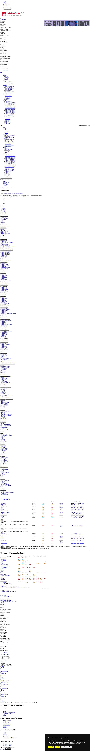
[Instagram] (7, 9)
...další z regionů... (4, 61)
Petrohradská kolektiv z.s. (5, 429)
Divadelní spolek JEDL (5, 253)
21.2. (81, 536)
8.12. (80, 503)
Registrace (9, 583)
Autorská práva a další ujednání (9, 712)
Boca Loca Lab (3, 223)
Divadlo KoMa (3, 292)
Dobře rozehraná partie (5, 512)
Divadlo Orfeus (3, 315)
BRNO (2, 604)
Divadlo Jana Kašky (4, 285)
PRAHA (3, 602)
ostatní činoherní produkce (5, 424)
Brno (4, 199)
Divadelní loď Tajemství (5, 245)
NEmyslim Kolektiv (4, 418)
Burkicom (2, 229)
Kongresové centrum (4, 383)
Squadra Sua (2, 456)
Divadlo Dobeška (3, 277)
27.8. (72, 515)
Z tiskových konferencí (9, 81)
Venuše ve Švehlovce (4, 480)
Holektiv (2, 365)
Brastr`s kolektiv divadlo (5, 225)
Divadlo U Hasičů (4, 334)
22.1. (81, 543)
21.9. (72, 503)
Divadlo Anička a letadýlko (5, 259)
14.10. (75, 503)
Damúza (2, 238)
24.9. (74, 515)
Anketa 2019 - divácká (9, 114)
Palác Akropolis (3, 426)
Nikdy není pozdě (4, 513)
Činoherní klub (3, 232)
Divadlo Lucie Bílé (4, 298)
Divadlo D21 (3, 273)
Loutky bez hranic (4, 403)
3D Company (3, 209)
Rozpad (1, 442)
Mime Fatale (2, 412)
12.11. (78, 504)
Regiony (25, 196)
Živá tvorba (2, 491)
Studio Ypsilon (3, 465)
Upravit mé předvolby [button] (66, 746)
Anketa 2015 (7, 120)
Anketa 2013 (7, 122)
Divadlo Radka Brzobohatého (6, 324)
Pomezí (1, 433)
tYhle (1, 478)
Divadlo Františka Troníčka (5, 280)
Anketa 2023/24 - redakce (10, 104)
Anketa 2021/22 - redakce (10, 109)
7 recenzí (61, 536)
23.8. (73, 505)
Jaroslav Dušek (3, 369)
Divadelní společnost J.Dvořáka (6, 248)
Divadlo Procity (3, 321)
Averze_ (2, 221)
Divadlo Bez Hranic (4, 264)
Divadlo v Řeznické (4, 342)
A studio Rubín (3, 211)
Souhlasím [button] (51, 746)
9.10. (72, 540)
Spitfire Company (3, 449)
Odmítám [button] (57, 746)
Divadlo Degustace (4, 275)
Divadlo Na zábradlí (4, 310)
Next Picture (2, 419)
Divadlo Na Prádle (4, 307)
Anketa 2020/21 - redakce (10, 111)
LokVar (1, 401)
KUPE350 (2, 389)
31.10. (80, 545)
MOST (2, 44)
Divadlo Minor (3, 302)
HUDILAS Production (4, 367)
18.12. (79, 538)
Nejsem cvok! (3, 503)
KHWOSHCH (3, 373)
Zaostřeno (5, 80)
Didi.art (1, 243)
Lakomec (2, 516)
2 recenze (61, 503)
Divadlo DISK (3, 276)
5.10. (74, 517)
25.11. (80, 511)
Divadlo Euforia (3, 279)
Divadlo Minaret (3, 301)
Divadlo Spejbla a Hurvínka (5, 331)
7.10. (77, 512)
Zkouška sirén (3, 493)
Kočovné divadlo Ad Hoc (5, 376)
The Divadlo (2, 474)
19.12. (82, 538)
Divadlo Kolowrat (4, 291)
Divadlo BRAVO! (4, 268)
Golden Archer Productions (5, 360)
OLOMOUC (3, 46)
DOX (1, 351)
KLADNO (3, 36)
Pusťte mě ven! (4, 515)
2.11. (76, 517)
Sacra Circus (2, 444)
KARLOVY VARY (5, 35)
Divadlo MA (2, 299)
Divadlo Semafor (3, 327)
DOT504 (2, 350)
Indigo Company (3, 368)
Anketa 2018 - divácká (9, 116)
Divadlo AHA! (3, 257)
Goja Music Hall (3, 359)
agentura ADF (3, 212)
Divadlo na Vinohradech (5, 309)
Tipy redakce (5, 3)
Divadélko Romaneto (4, 244)
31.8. (72, 535)
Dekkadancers (3, 241)
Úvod (4, 74)
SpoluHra (2, 455)
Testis (1, 473)
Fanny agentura (3, 354)
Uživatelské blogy (8, 96)
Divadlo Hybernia (3, 284)
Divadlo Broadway (4, 269)
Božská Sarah (3, 533)
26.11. (83, 515)
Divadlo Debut (3, 274)
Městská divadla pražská (5, 411)
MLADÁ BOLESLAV (5, 42)
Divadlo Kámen (3, 287)
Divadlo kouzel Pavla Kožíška (6, 293)
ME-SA (2, 408)
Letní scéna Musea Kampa (5, 398)
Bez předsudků (3, 545)
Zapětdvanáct (3, 490)
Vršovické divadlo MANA (5, 485)
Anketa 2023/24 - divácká (10, 105)
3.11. (78, 503)
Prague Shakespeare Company (6, 435)
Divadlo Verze (3, 343)
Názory (4, 93)
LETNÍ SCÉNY (3, 586)
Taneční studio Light (4, 469)
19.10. (75, 504)
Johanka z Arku (4, 543)
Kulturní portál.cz (3, 388)
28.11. (83, 509)
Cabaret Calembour (4, 230)
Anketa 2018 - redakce (9, 115)
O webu (4, 715)
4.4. (83, 536)
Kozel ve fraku (3, 384)
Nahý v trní (2, 416)
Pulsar (1, 438)
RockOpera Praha (3, 441)
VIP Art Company (4, 483)
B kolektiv (2, 222)
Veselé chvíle (3, 481)
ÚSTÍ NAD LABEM (5, 58)
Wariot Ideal (2, 487)
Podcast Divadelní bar (9, 84)
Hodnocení (7, 97)
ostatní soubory (4, 64)
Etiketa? (4, 726)
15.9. (77, 505)
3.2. (81, 517)
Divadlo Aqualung (4, 262)
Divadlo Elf (2, 278)
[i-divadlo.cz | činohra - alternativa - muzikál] (45, 18)
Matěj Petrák (2, 407)
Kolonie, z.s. (2, 380)
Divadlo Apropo (3, 261)
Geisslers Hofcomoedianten (5, 358)
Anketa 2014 (7, 121)
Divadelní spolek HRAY (5, 252)
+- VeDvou (2, 208)
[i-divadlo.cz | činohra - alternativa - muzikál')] (45, 14)
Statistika (4, 714)
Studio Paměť (3, 464)
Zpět (1, 72)
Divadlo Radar (3, 323)
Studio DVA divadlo (4, 461)
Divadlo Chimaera (4, 271)
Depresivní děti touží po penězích (6, 242)
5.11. (76, 513)
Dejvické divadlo (3, 240)
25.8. (75, 505)
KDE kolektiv (3, 372)
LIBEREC (3, 38)
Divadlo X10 (3, 348)
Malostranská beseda (4, 405)
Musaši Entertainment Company (6, 414)
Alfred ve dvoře (3, 219)
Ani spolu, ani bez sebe (5, 535)
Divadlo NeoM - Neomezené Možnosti (8, 313)
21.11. (75, 543)
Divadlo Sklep (3, 328)
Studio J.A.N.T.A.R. (4, 463)
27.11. (80, 509)
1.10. (75, 516)
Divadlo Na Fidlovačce (4, 303)
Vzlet (1, 486)
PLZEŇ (2, 607)
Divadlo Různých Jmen (5, 326)
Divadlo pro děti (6, 722)
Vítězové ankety (8, 101)
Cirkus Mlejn (3, 235)
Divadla (2, 19)
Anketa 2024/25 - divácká (10, 103)
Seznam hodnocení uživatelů (17, 193)
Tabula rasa (2, 468)
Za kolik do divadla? (7, 723)
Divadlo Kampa (3, 288)
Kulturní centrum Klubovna (5, 387)
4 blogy (61, 509)
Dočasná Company (4, 349)
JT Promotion (3, 371)
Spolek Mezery (3, 452)
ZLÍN (2, 59)
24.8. (72, 511)
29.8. (72, 507)
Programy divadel (8, 87)
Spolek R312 (3, 453)
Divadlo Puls (3, 322)
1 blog (61, 508)
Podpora (4, 711)
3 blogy (61, 537)
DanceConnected (3, 239)
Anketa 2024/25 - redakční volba (9, 738)
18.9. (73, 525)
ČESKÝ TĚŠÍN (4, 29)
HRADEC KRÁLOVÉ (6, 30)
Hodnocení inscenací (7, 720)
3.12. (80, 504)
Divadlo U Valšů (3, 335)
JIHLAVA (3, 33)
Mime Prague (3, 413)
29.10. (77, 545)
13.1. (83, 504)
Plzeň (4, 202)
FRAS (1, 357)
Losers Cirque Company (5, 402)
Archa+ (1, 220)
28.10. (77, 511)
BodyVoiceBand (3, 224)
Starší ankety (7, 123)
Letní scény (5, 5)
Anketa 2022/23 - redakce (10, 107)
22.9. (74, 513)
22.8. (72, 545)
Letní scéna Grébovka (4, 395)
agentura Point (3, 217)
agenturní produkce (5, 63)
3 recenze (61, 512)
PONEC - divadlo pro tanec (5, 434)
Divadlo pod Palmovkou (5, 319)
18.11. (77, 533)
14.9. (75, 512)
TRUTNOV (3, 55)
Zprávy (4, 2)
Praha (4, 198)
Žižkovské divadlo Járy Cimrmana (7, 492)
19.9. (75, 525)
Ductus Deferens (3, 353)
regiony (4, 203)
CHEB (2, 32)
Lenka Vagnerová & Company (6, 394)
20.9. (77, 507)
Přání (2, 507)
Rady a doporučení (6, 725)
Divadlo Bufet (3, 270)
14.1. (80, 533)
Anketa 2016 (7, 119)
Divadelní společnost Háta (5, 247)
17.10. (74, 509)
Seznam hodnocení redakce (5, 193)
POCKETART (3, 431)
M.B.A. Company (4, 404)
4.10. (80, 505)
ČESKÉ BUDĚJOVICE (6, 27)
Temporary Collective (4, 472)
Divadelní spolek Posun (5, 254)
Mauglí (2, 536)
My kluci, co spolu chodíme (5, 415)
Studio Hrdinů (3, 462)
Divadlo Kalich (5, 499)
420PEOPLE (3, 210)
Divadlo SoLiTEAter (4, 330)
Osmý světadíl (3, 540)
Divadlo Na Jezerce (4, 304)
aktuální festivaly (4, 67)
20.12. (83, 511)
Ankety (4, 100)
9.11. (77, 516)
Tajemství (2, 509)
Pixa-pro (2, 430)
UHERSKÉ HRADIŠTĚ (6, 56)
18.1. (83, 516)
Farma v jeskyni (3, 355)
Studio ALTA (3, 458)
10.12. (80, 535)
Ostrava (4, 201)
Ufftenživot (2, 479)
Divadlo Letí (2, 297)
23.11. (77, 535)
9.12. (79, 517)
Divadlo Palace (3, 316)
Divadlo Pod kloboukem (5, 318)
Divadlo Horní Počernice (5, 282)
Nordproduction (3, 421)
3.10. (75, 538)
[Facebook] (7, 7)
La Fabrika (2, 391)
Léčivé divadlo (3, 393)
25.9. (74, 545)
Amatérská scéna (8, 92)
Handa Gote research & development (7, 362)
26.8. (72, 516)
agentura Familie (3, 214)
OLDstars (2, 423)
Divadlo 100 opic (3, 255)
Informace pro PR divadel (8, 713)
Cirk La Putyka (3, 234)
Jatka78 (1, 370)
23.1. (83, 543)
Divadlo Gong (3, 281)
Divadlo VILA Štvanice (5, 344)
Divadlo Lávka (3, 296)
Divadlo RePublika (4, 325)
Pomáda (2, 538)
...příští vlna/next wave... (5, 591)
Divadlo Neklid (3, 312)
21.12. (78, 513)
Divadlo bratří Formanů (5, 267)
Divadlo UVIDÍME (4, 338)
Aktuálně (4, 75)
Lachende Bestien (3, 392)
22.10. (74, 535)
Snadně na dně (3, 446)
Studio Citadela (3, 459)
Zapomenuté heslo (4, 584)
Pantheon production (4, 427)
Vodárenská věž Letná (4, 484)
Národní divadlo (3, 417)
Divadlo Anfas (3, 258)
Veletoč (2, 517)
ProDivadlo (2, 436)
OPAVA (2, 47)
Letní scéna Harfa (3, 396)
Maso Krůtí (2, 406)
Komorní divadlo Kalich (5, 382)
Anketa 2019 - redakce (9, 113)
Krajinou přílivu (3, 385)
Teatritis (2, 471)
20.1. (83, 503)
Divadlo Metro (3, 300)
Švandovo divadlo (4, 467)
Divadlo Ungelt (3, 337)
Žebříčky (7, 99)
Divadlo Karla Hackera (4, 289)
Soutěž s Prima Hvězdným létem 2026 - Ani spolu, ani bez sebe (12, 587)
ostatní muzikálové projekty (5, 425)
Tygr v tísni (2, 476)
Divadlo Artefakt (3, 263)
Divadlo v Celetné (4, 339)
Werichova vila (3, 488)
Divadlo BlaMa (3, 266)
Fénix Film (2, 356)
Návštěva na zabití (4, 511)
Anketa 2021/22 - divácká (10, 110)
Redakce (4, 707)
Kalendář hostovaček (9, 88)
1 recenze (61, 504)
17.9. (75, 507)
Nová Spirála (3, 422)
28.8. (72, 512)
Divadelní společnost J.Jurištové (6, 250)
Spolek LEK (2, 451)
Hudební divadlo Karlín (5, 366)
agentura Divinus (3, 213)
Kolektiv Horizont (4, 379)
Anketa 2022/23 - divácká (10, 108)
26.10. (79, 507)
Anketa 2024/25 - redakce (10, 102)
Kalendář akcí (8, 90)
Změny (6, 78)
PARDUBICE (4, 50)
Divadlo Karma (3, 290)
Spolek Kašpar (3, 450)
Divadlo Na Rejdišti (4, 308)
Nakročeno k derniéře (9, 91)
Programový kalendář (9, 86)
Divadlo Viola (3, 345)
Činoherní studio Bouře (5, 233)
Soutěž (6, 79)
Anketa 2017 (7, 117)
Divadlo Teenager (3, 333)
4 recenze (61, 538)
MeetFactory (2, 410)
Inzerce (4, 710)
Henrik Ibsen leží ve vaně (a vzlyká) (7, 364)
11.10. (80, 540)
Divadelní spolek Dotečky (5, 251)
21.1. (81, 513)
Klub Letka (2, 375)
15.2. (83, 535)
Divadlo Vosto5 (3, 346)
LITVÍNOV (3, 39)
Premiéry (4, 1)
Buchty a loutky (3, 228)
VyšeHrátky (5, 70)
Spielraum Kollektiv (4, 448)
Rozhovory (7, 82)
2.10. (72, 538)
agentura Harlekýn (4, 216)
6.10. (82, 505)
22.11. (75, 536)
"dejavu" (3, 66)
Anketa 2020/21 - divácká (10, 112)
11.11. (82, 512)
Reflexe (6, 94)
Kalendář (4, 85)
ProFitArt (2, 437)
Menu (5, 19)
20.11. (72, 543)
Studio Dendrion (3, 460)
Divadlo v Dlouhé (3, 341)
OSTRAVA (3, 605)
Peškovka (2, 428)
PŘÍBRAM (3, 52)
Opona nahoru (3, 504)
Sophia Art (2, 447)
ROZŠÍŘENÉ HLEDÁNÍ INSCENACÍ (8, 601)
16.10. (71, 509)
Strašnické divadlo (4, 457)
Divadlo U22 (3, 336)
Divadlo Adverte (3, 256)
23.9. (74, 511)
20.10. (77, 515)
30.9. (75, 533)
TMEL (1, 475)
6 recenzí (61, 533)
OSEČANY (3, 49)
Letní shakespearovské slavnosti (6, 399)
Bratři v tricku (3, 227)
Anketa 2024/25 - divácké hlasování (10, 737)
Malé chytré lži (3, 505)
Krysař (2, 519)
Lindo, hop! (2, 400)
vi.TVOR (2, 482)
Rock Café (2, 440)
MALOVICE (4, 41)
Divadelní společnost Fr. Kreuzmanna (7, 246)
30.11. (83, 545)
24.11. (82, 507)
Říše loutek (2, 439)
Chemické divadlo (4, 231)
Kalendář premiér (6, 4)
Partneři (4, 708)
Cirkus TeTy (2, 236)
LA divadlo (2, 390)
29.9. (72, 504)
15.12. (80, 516)
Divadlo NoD (3, 314)
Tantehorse (2, 470)
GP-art (1, 361)
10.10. (74, 540)
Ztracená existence (4, 494)
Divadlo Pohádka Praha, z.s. (5, 320)
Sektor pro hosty (3, 445)
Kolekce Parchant (3, 378)
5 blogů (61, 526)
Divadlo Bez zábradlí (4, 265)
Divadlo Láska (3, 294)
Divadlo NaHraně (3, 311)
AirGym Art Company (4, 218)
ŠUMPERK (3, 53)
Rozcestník (5, 727)
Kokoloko (2, 377)
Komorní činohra (3, 381)
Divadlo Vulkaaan (4, 347)
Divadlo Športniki (3, 332)
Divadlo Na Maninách (4, 305)
